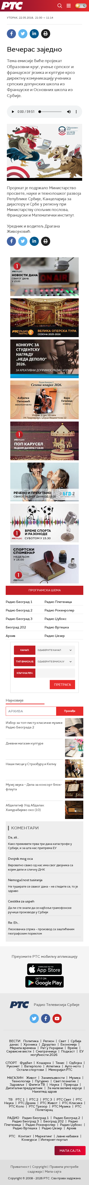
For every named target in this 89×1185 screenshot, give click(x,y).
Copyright (39, 1167)
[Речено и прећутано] (44, 482)
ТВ (10, 1099)
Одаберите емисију (51, 661)
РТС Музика (61, 1106)
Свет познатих (64, 1081)
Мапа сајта (70, 1151)
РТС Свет (64, 1099)
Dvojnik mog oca (20, 859)
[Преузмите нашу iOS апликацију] (44, 969)
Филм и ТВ (37, 1084)
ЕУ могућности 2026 (57, 1053)
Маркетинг (43, 1136)
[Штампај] (45, 33)
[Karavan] (44, 441)
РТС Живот (49, 1103)
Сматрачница (46, 1051)
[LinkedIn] (34, 33)
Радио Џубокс (55, 619)
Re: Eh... (13, 923)
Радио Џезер (54, 636)
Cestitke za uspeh (21, 901)
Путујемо (42, 1081)
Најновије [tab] (15, 700)
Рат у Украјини (51, 1048)
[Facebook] (11, 33)
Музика (75, 1078)
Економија (68, 1044)
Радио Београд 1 (19, 602)
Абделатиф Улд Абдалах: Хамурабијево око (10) (25, 807)
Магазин (15, 1078)
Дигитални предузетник (24, 1088)
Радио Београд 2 (19, 610)
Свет (62, 1041)
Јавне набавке (67, 1136)
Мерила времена (23, 1048)
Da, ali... (13, 837)
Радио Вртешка (56, 627)
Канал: (24, 650)
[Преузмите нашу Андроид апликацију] (44, 982)
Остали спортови (30, 1070)
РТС (12, 1136)
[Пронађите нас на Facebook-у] (45, 1018)
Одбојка (75, 1063)
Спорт (11, 1063)
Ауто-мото (73, 1066)
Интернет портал (54, 1140)
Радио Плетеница (58, 602)
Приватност (19, 1167)
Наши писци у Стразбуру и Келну (31, 764)
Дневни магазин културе (24, 743)
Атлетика (53, 1066)
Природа (71, 1084)
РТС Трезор (38, 1106)
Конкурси (29, 1140)
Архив (10, 636)
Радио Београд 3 (19, 619)
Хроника (30, 1044)
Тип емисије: (25, 661)
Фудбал (26, 1063)
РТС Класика (72, 1103)
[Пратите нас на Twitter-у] (34, 1018)
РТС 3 (47, 1099)
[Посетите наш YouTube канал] (57, 1018)
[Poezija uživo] (44, 399)
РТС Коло (16, 1106)
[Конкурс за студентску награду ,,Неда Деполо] (44, 358)
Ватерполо (33, 1066)
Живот (31, 1078)
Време (73, 1048)
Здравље (17, 1084)
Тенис (60, 1063)
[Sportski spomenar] (44, 564)
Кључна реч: (25, 673)
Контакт (24, 1136)
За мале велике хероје (64, 1088)
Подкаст (68, 1051)
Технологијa (21, 1081)
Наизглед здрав (44, 1091)
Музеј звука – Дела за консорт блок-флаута (34, 787)
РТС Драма (27, 1103)
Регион (48, 1041)
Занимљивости (53, 1078)
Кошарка (44, 1063)
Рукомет (13, 1066)
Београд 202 (16, 627)
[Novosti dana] (44, 276)
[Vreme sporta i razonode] (44, 523)
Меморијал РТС (60, 1070)
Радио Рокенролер (59, 610)
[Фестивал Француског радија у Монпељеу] (44, 317)
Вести (14, 1041)
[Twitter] (22, 33)
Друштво (49, 1044)
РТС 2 (33, 1099)
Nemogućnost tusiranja (25, 880)
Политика (31, 1041)
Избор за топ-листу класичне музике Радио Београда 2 (34, 725)
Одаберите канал (49, 650)
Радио (13, 1118)
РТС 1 (20, 1099)
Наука (54, 1084)
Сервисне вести (18, 1051)
